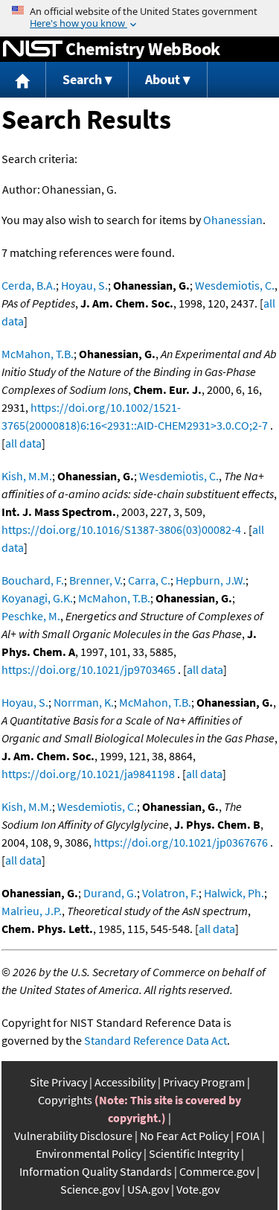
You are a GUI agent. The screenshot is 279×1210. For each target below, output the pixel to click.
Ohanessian (233, 219)
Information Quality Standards (95, 1171)
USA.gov (148, 1189)
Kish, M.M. (26, 475)
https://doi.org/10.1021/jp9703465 (88, 669)
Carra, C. (149, 580)
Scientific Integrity (194, 1153)
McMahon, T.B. (37, 353)
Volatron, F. (170, 892)
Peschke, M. (30, 615)
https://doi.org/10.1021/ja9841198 (88, 773)
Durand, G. (110, 892)
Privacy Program (204, 1081)
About (162, 79)
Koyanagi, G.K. (37, 597)
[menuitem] (23, 80)
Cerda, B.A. (28, 285)
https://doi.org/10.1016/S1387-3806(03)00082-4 (121, 529)
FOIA (248, 1135)
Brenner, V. (96, 580)
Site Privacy (58, 1081)
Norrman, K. (84, 702)
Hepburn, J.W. (211, 580)
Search (82, 79)
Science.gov (90, 1189)
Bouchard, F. (32, 580)
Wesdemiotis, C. (235, 285)
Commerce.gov (216, 1171)
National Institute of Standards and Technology (32, 49)
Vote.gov (197, 1189)
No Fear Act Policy (184, 1135)
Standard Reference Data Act (155, 1040)
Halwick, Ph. (234, 892)
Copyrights (65, 1099)
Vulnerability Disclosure (73, 1135)
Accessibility (124, 1081)
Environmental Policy (88, 1153)
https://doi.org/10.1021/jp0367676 (181, 842)
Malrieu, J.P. (31, 910)
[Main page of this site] (23, 80)
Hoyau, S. (84, 285)
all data (23, 443)
